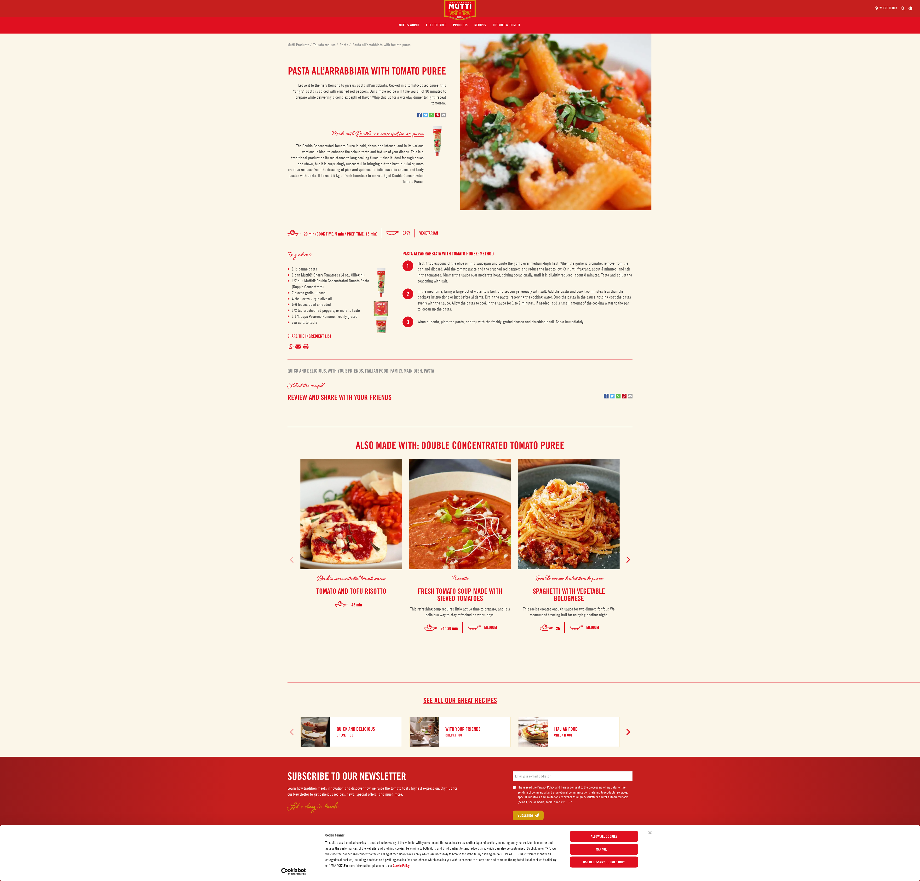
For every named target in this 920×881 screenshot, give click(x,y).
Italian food (376, 371)
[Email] (298, 347)
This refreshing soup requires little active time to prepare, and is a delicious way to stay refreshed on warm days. (460, 611)
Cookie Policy (401, 866)
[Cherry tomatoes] (381, 307)
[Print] (306, 347)
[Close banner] (650, 832)
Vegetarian (428, 233)
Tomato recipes (325, 44)
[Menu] (224, 8)
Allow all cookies (604, 836)
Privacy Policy (545, 787)
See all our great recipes (460, 700)
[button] (409, 25)
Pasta (344, 44)
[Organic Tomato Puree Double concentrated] (381, 324)
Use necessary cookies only (604, 862)
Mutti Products (299, 44)
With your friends (345, 371)
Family (396, 371)
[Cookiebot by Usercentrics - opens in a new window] (294, 871)
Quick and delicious (307, 371)
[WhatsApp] (291, 347)
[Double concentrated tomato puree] (381, 282)
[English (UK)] (910, 8)
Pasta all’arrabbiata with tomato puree (381, 44)
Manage (601, 849)
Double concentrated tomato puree (390, 133)
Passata (460, 578)
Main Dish (413, 371)
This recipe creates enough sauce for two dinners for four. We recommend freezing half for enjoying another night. (569, 611)
